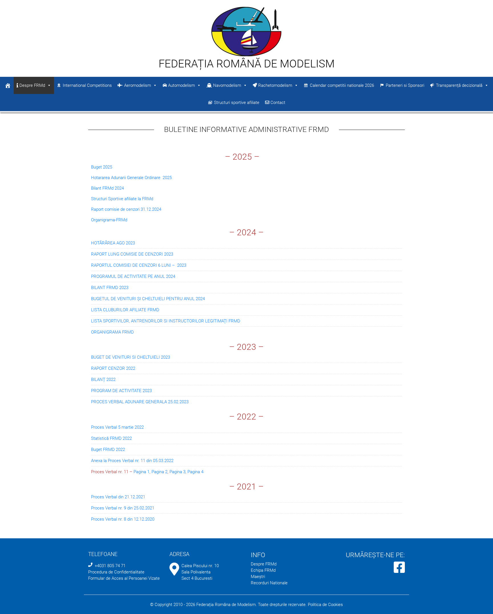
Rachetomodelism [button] (274, 85)
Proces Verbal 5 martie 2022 (117, 427)
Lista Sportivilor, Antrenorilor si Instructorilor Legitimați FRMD (165, 321)
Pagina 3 (177, 471)
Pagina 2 (159, 471)
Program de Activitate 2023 (121, 390)
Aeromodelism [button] (137, 85)
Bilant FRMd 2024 (107, 188)
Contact (277, 102)
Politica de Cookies (325, 604)
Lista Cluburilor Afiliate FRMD (125, 309)
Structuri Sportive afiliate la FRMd (122, 198)
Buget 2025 (101, 167)
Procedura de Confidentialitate (116, 572)
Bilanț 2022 (103, 379)
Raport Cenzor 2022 (113, 368)
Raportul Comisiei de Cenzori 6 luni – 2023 (138, 265)
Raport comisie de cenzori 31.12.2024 (126, 209)
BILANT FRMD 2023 (109, 287)
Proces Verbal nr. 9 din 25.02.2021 (122, 508)
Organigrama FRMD (112, 332)
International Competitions (87, 85)
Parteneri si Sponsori (405, 85)
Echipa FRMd (263, 570)
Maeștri (258, 576)
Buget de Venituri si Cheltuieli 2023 (130, 357)
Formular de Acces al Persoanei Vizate (124, 578)
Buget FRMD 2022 (108, 449)
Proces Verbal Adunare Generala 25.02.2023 (140, 401)
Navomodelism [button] (226, 85)
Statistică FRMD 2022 (111, 438)
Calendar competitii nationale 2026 (342, 85)
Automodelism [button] (181, 85)
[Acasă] (8, 85)
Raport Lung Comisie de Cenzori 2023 (132, 254)
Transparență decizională (459, 85)
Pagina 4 (195, 471)
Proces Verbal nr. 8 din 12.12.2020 (122, 519)
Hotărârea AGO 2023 (113, 243)
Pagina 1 (141, 471)
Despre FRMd (31, 85)
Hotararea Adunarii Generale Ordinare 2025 (131, 177)
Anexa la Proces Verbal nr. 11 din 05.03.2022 (132, 460)
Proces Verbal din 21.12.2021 (118, 496)
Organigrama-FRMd (109, 219)
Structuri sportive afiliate (236, 102)
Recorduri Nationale (269, 582)
